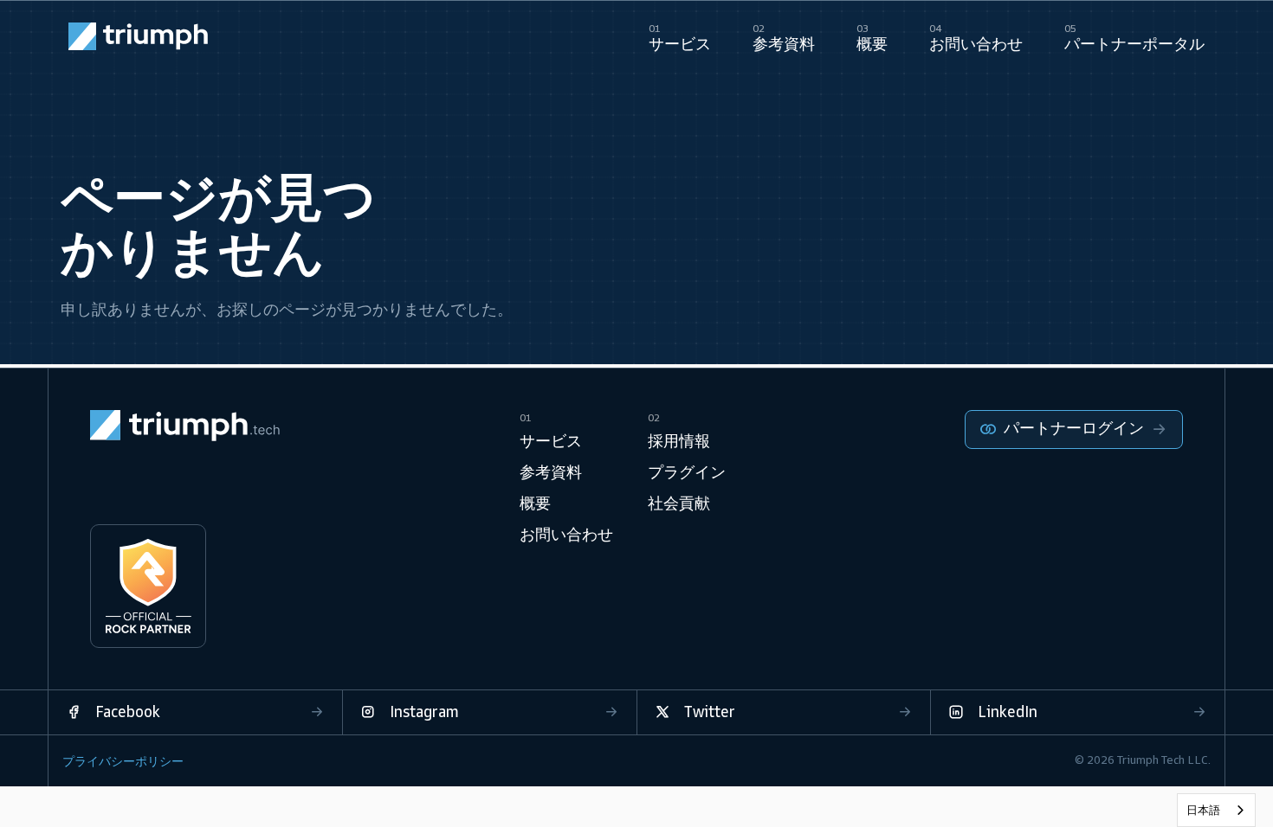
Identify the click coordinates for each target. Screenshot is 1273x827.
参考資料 (551, 472)
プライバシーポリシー (123, 761)
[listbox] (1216, 810)
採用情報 (679, 441)
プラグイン (687, 472)
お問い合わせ (566, 534)
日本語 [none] (1203, 810)
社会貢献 (679, 503)
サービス (551, 441)
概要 (535, 503)
